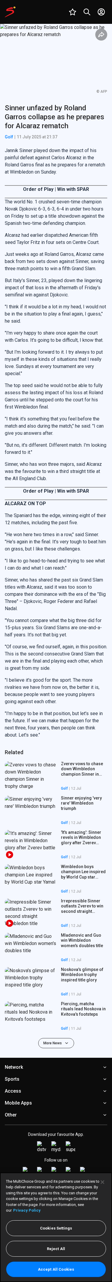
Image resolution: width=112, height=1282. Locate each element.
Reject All (56, 1249)
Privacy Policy (27, 1210)
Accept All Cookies (56, 1269)
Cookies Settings (56, 1228)
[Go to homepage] (10, 12)
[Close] (102, 1182)
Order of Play (39, 189)
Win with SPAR (73, 189)
